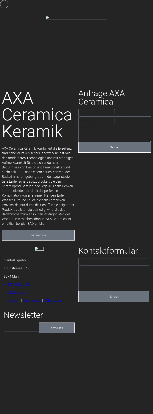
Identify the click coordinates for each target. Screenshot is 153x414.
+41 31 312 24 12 (16, 284)
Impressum (12, 300)
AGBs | (49, 300)
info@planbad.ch (16, 292)
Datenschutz (32, 300)
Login (58, 300)
